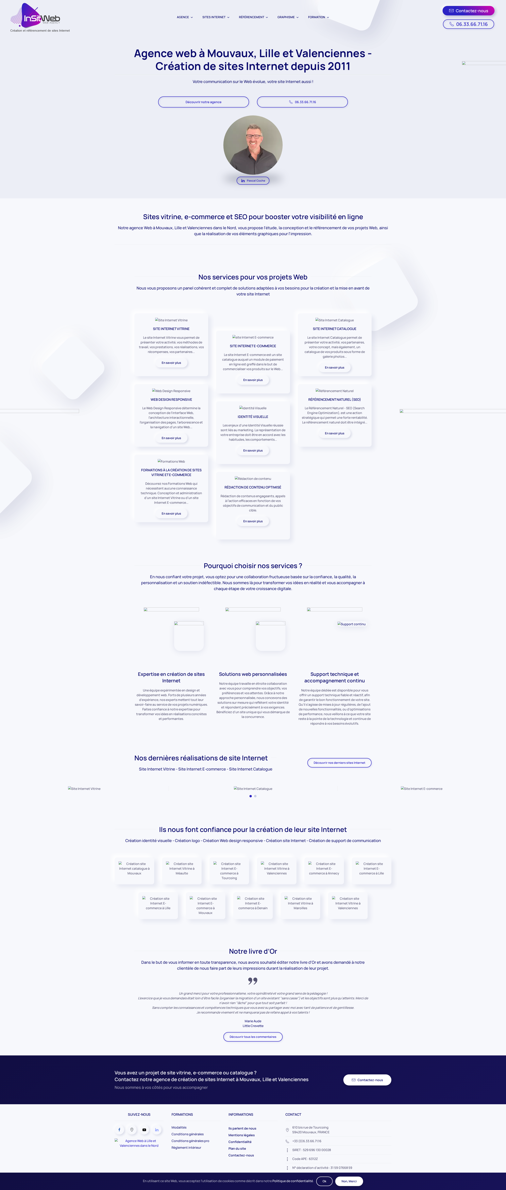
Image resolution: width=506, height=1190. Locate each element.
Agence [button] (183, 17)
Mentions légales (241, 1135)
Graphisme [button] (286, 17)
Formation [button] (316, 17)
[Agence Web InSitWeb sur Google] (132, 1129)
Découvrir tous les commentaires (253, 1037)
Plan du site (237, 1148)
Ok (324, 1181)
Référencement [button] (251, 17)
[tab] (250, 796)
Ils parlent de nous (242, 1128)
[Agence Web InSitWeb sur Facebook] (119, 1129)
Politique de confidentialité (292, 1181)
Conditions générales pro (190, 1141)
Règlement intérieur (186, 1147)
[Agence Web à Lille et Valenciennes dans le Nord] (139, 1143)
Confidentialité (240, 1142)
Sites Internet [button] (214, 17)
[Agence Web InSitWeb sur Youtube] (144, 1129)
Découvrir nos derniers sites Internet (339, 763)
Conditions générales (188, 1134)
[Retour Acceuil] (39, 17)
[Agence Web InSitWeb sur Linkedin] (156, 1129)
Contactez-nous (472, 10)
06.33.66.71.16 (472, 24)
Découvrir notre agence (204, 102)
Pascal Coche (256, 180)
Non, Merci (349, 1181)
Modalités (179, 1127)
